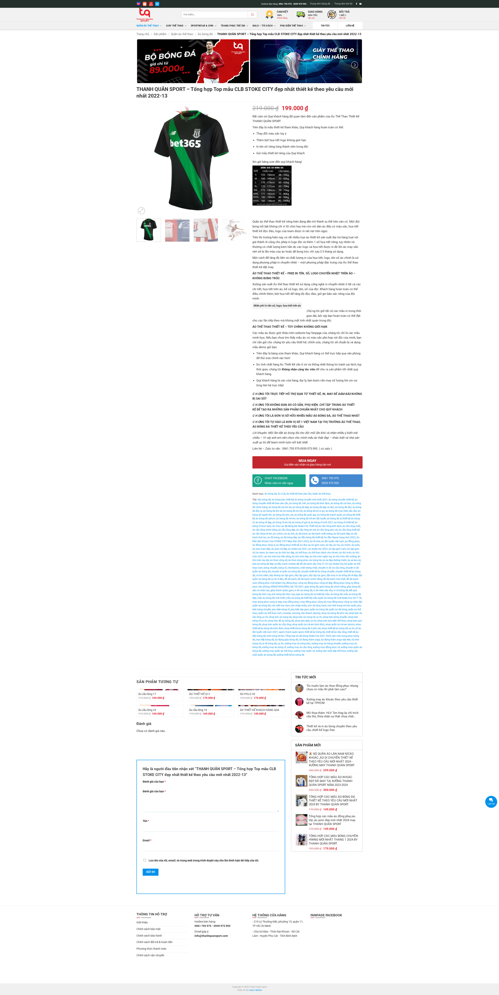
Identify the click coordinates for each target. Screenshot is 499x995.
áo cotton (278, 533)
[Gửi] (252, 14)
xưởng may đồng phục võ (326, 647)
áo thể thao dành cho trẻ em (323, 552)
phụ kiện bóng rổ (281, 609)
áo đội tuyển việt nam (332, 541)
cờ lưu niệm (262, 575)
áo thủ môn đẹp (300, 556)
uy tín (281, 643)
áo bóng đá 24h (297, 503)
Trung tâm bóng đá (320, 3)
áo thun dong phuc (298, 560)
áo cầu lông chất (351, 526)
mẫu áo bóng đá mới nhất (271, 598)
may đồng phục (291, 602)
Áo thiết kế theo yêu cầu (298, 493)
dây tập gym (301, 575)
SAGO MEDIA (255, 990)
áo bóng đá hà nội (293, 511)
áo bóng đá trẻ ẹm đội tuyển (311, 518)
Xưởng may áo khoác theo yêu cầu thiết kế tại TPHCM (332, 701)
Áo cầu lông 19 (198, 709)
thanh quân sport (294, 632)
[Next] (354, 64)
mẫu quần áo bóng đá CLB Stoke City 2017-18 (337, 598)
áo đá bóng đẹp (288, 537)
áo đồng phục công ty (263, 545)
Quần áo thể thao (147, 25)
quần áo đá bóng (338, 609)
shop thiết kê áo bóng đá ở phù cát (302, 628)
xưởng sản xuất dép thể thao (331, 651)
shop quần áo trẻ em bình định (308, 624)
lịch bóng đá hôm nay (283, 594)
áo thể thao (301, 552)
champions (293, 567)
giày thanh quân (279, 590)
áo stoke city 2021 (297, 549)
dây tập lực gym (317, 575)
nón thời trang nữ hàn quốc (341, 605)
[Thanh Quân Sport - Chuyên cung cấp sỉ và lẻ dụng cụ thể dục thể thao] (155, 15)
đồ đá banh (291, 579)
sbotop (316, 613)
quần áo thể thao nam (270, 613)
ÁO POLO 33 (247, 694)
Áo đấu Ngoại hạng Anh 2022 (340, 537)
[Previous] (143, 165)
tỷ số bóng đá (269, 643)
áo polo (356, 545)
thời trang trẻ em (275, 636)
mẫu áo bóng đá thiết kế (299, 598)
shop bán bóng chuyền (335, 617)
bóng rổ (282, 567)
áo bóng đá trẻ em (286, 518)
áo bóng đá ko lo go (314, 511)
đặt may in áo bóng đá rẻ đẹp (342, 575)
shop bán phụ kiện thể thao (331, 620)
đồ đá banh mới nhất (334, 579)
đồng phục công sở (296, 583)
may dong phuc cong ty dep (267, 602)
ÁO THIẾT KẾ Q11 (199, 694)
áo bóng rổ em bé (282, 522)
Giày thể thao (174, 25)
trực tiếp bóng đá (265, 639)
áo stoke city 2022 (318, 549)
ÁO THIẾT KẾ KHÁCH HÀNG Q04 (259, 709)
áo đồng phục (352, 541)
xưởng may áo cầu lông (299, 647)
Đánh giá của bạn (154, 781)
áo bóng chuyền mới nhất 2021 (311, 499)
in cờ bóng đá (341, 590)
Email (147, 840)
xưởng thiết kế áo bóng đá (290, 654)
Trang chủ (142, 34)
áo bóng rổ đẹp (264, 522)
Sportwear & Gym (202, 25)
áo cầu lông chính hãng (264, 529)
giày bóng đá (312, 586)
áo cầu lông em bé (306, 529)
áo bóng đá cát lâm (341, 503)
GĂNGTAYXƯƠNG (280, 586)
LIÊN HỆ (350, 25)
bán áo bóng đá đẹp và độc (266, 564)
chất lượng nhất (308, 567)
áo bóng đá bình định (318, 503)
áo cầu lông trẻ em (262, 533)
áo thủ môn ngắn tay (321, 556)
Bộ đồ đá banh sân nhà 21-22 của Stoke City (320, 564)
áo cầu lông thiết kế (349, 529)
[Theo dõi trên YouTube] (360, 4)
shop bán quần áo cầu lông (276, 624)
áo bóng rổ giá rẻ (301, 522)
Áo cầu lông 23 (147, 709)
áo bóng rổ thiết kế (344, 522)
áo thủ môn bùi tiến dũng (277, 556)
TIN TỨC (325, 25)
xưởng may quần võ (304, 651)
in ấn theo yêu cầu (323, 590)
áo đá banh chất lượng (321, 533)
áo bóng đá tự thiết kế (338, 518)
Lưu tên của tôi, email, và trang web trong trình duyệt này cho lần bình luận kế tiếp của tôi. (204, 860)
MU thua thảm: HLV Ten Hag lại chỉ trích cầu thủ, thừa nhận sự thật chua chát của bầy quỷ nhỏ (332, 714)
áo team (260, 552)
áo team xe (272, 552)
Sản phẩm (160, 34)
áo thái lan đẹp (286, 552)
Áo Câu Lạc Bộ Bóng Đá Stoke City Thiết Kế (295, 526)
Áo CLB (281, 493)
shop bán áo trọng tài (280, 617)
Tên (146, 820)
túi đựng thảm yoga (309, 639)
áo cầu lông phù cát (327, 529)
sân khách (306, 613)
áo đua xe (305, 545)
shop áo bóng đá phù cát (334, 613)
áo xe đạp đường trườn (335, 560)
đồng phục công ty (343, 583)
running (296, 613)
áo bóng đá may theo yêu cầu (341, 511)
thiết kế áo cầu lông (336, 632)
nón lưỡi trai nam (281, 605)
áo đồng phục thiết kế (287, 545)
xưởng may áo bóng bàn (298, 643)
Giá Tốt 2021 (297, 586)
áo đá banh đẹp (342, 533)
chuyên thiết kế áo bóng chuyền (317, 571)
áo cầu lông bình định (330, 526)
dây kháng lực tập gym (281, 575)
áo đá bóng (273, 537)
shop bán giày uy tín (305, 620)
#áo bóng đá (264, 499)
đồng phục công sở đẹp (320, 583)
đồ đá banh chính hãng (310, 579)
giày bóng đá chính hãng (332, 586)
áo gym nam (318, 545)
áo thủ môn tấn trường (345, 556)
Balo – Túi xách (263, 25)
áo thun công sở (278, 560)
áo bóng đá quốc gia (305, 514)
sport (281, 632)
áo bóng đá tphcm (265, 518)
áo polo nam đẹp (261, 549)
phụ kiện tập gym (300, 609)
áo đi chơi (315, 541)
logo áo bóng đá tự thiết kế (310, 594)
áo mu (336, 545)
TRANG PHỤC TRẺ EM (233, 25)
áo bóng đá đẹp (300, 507)
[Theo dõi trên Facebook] (356, 4)
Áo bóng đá (205, 34)
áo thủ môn (345, 552)
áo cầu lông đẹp (286, 529)
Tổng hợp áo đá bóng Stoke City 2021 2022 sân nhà (313, 636)
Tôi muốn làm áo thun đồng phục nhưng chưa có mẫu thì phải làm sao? (332, 687)
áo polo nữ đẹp (279, 549)
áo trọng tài (315, 560)
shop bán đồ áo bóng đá (281, 620)
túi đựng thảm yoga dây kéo (336, 639)
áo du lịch (289, 533)
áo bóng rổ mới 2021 (322, 522)
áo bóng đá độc (343, 507)
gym (291, 590)
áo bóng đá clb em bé (280, 507)
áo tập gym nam (337, 549)
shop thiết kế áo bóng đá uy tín (338, 628)
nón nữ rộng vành (317, 605)
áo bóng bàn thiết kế (283, 499)
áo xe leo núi (354, 560)
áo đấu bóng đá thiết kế (310, 537)
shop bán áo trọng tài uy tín (307, 617)
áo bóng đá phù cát (283, 514)
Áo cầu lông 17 (147, 694)
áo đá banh (302, 533)
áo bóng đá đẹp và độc (322, 507)
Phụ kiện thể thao (291, 25)
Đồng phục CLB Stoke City (271, 583)
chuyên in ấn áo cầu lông (331, 567)
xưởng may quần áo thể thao (277, 651)
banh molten (289, 564)
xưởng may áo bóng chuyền (326, 643)
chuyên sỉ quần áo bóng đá (286, 571)
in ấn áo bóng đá (303, 590)
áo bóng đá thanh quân (329, 514)
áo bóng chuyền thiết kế (341, 499)
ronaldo (287, 613)
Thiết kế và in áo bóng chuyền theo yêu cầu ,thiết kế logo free (331, 728)
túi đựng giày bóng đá (286, 639)
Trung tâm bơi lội (343, 3)
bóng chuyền (270, 567)
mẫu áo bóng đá (333, 594)
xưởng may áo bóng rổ (274, 647)
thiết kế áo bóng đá (315, 632)
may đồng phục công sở (313, 602)
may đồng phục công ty (339, 602)
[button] (141, 210)
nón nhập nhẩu (299, 605)
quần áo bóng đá (319, 609)
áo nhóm (346, 545)
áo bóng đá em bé (272, 511)
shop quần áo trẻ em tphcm (340, 624)
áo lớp (329, 545)
